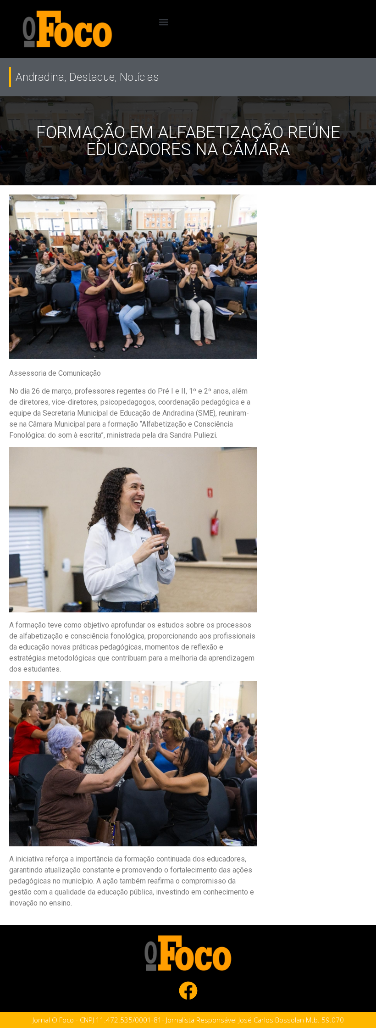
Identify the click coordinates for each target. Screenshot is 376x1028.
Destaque (92, 77)
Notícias (139, 77)
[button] (163, 21)
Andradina (40, 77)
